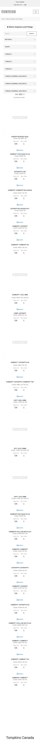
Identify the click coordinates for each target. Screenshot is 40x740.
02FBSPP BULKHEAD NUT (20, 208)
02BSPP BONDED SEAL (20, 136)
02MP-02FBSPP (20, 313)
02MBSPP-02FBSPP (20, 226)
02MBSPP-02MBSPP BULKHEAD (20, 190)
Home (3, 19)
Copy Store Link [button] (18, 4)
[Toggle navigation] (36, 12)
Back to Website (20, 2)
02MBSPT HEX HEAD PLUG (20, 154)
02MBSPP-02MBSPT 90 (20, 659)
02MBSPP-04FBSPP (20, 586)
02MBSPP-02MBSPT (20, 677)
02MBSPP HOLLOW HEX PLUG (20, 531)
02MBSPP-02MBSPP (20, 549)
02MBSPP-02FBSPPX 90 (20, 605)
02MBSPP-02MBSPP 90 (20, 245)
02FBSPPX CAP (20, 171)
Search (31, 33)
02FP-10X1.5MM (20, 496)
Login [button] (25, 4)
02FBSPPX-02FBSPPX (20, 567)
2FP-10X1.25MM (20, 448)
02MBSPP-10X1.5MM (20, 295)
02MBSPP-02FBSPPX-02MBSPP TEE (20, 382)
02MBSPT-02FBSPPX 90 (20, 362)
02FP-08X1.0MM (20, 400)
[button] (20, 94)
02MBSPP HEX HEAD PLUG (20, 514)
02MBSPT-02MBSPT (20, 641)
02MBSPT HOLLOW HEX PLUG (20, 623)
